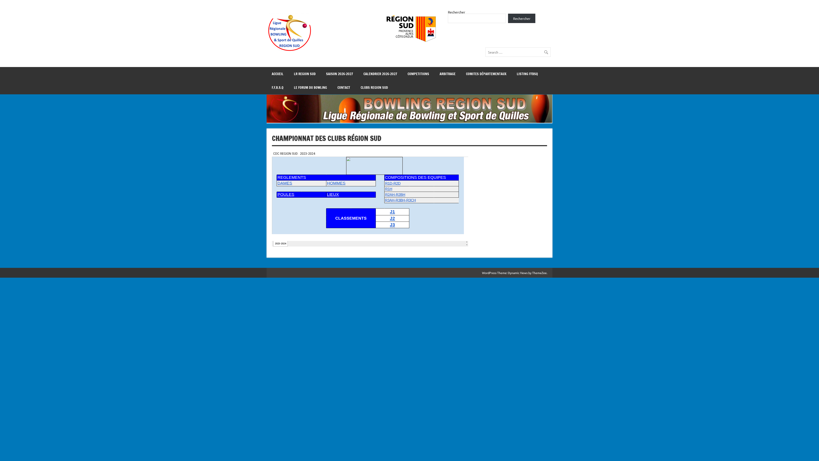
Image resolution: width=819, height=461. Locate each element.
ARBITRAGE (448, 73)
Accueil (277, 73)
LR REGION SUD (305, 73)
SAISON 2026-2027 (339, 73)
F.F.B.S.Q (277, 87)
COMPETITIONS (418, 73)
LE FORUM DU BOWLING (310, 87)
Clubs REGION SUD (374, 87)
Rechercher (456, 12)
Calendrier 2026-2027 (380, 73)
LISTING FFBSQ (527, 73)
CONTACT (343, 87)
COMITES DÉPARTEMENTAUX (486, 73)
